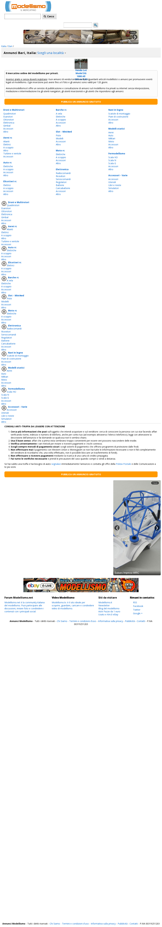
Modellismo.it (105, 602)
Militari (111, 138)
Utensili (112, 182)
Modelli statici (116, 128)
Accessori (8, 128)
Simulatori (113, 188)
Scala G (112, 163)
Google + (138, 613)
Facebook (138, 606)
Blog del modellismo (108, 608)
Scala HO (113, 157)
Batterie (60, 185)
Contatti (141, 621)
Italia (3, 46)
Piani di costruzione (118, 116)
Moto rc (60, 150)
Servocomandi (63, 179)
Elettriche (8, 166)
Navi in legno (115, 109)
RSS (135, 602)
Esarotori (8, 116)
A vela (59, 113)
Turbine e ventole (12, 153)
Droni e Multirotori (13, 109)
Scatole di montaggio (119, 113)
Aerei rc (7, 137)
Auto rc (7, 162)
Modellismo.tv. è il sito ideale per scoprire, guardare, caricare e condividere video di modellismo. (73, 605)
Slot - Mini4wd (64, 131)
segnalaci (56, 463)
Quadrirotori (9, 113)
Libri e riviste (114, 185)
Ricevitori (60, 176)
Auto (110, 135)
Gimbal (6, 125)
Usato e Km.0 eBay (108, 614)
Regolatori (61, 182)
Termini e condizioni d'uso (82, 621)
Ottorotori (8, 119)
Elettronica (8, 122)
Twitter (136, 609)
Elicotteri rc (10, 181)
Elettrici (7, 144)
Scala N (112, 160)
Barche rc (61, 109)
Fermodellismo (116, 153)
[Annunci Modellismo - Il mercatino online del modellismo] (28, 10)
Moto (111, 141)
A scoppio (8, 147)
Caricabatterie (63, 188)
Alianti (6, 141)
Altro (5, 131)
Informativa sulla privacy (110, 621)
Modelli (59, 138)
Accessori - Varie (118, 175)
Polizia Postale (123, 463)
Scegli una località (50, 53)
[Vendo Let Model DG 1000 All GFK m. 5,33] (81, 62)
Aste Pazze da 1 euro (109, 611)
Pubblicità (130, 621)
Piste (58, 135)
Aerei (111, 132)
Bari (10, 46)
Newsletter (104, 605)
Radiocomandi (63, 173)
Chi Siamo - (63, 621)
